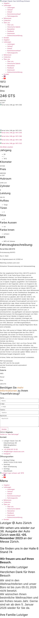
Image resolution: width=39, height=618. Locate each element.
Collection (7, 20)
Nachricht (3, 415)
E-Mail (2, 404)
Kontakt (6, 38)
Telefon (2, 409)
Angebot (7, 3)
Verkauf (10, 10)
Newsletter (11, 29)
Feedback (10, 31)
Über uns (7, 22)
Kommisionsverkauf (14, 14)
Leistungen (7, 5)
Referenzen (7, 18)
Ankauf (9, 12)
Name (2, 398)
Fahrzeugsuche (12, 16)
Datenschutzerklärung (14, 35)
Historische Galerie (13, 27)
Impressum (11, 33)
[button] (19, 361)
